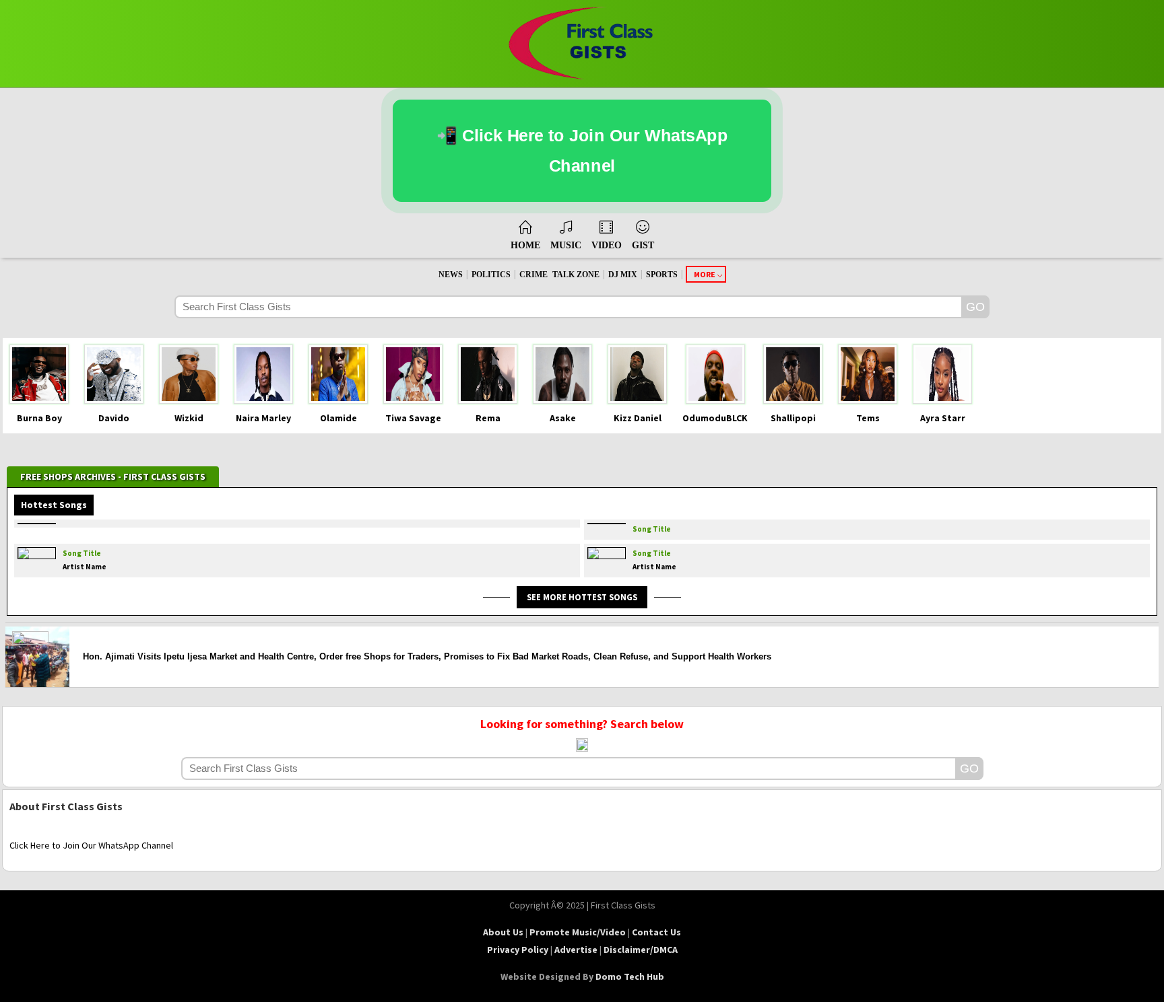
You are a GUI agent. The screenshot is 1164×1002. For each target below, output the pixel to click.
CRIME (533, 274)
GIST (643, 245)
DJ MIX (622, 274)
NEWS (451, 274)
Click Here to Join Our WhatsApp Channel (91, 845)
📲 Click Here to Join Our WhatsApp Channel (582, 151)
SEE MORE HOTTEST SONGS (582, 597)
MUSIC (565, 245)
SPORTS (662, 274)
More (704, 274)
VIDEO (606, 245)
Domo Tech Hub (629, 976)
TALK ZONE (576, 274)
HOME (525, 245)
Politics (491, 274)
